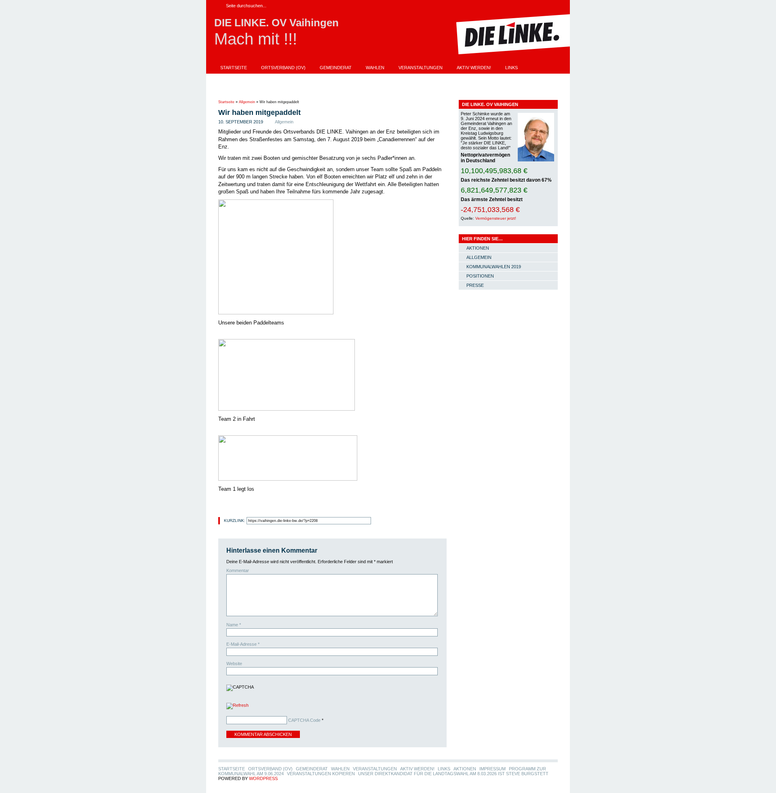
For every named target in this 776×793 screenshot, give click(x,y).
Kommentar (237, 570)
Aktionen (231, 78)
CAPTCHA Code (304, 720)
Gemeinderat (336, 67)
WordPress (263, 778)
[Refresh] (237, 706)
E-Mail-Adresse (242, 644)
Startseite (233, 67)
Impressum (270, 78)
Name (233, 624)
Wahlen (375, 67)
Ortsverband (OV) (283, 67)
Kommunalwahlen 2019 (493, 266)
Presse (475, 285)
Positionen (480, 276)
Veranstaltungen (421, 67)
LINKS (511, 67)
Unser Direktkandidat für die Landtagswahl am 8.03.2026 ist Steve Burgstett (315, 90)
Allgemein (247, 102)
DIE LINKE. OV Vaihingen (276, 23)
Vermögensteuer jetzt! (495, 218)
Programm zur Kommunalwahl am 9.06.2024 (349, 78)
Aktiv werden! (474, 67)
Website (234, 663)
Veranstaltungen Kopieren (449, 78)
